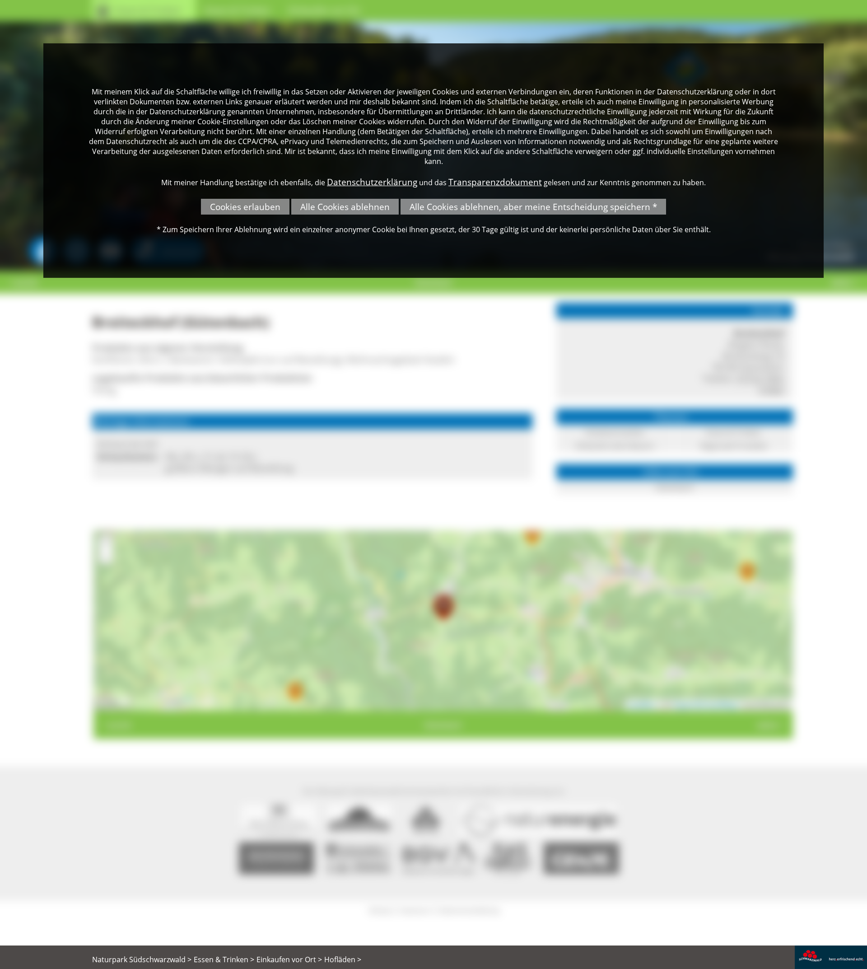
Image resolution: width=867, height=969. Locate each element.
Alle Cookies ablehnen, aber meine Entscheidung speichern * (533, 206)
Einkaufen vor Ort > (289, 959)
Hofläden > (342, 959)
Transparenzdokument (495, 181)
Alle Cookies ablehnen (345, 206)
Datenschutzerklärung (372, 181)
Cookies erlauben (245, 206)
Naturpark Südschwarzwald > (141, 959)
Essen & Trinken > (224, 959)
